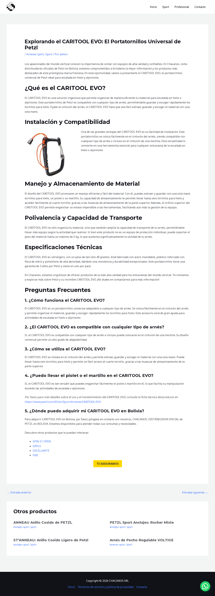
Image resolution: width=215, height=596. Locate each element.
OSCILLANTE (41, 450)
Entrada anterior (19, 492)
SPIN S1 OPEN (42, 441)
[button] (205, 586)
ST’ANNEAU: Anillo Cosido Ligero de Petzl (50, 540)
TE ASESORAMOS (108, 464)
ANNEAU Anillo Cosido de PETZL (42, 522)
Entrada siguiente (195, 492)
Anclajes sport (21, 527)
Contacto (200, 7)
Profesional (182, 7)
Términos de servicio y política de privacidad (105, 587)
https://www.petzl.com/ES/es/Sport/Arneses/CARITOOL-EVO (63, 402)
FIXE (35, 455)
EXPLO (37, 446)
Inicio (153, 7)
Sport (165, 7)
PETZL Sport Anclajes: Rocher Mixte (142, 522)
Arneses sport (35, 54)
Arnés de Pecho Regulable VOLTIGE (142, 540)
